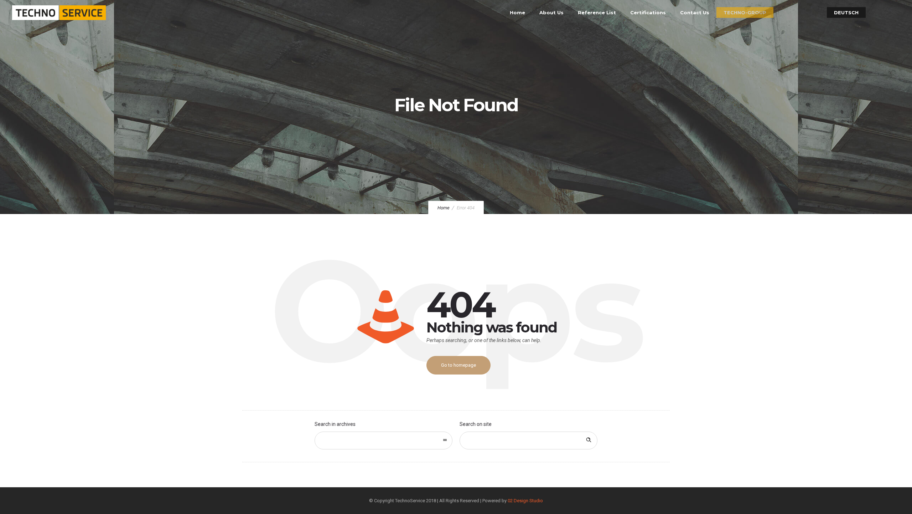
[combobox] (383, 440)
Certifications (648, 12)
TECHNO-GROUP (745, 12)
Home (517, 12)
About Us (551, 12)
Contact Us (694, 12)
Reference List (597, 12)
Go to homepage (458, 365)
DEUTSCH (846, 12)
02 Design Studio (525, 500)
